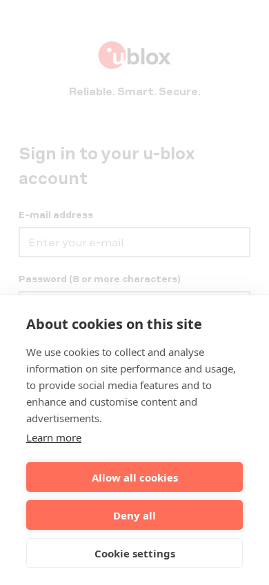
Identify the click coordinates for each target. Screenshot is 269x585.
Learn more (53, 437)
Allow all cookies (135, 477)
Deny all (134, 515)
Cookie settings (134, 553)
